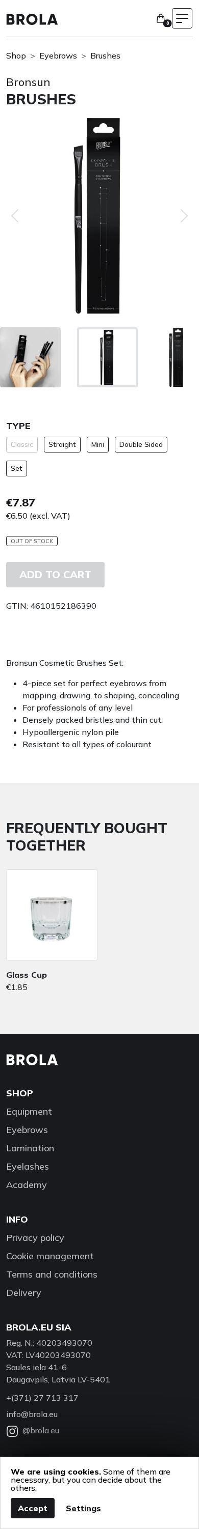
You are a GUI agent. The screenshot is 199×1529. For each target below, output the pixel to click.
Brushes (105, 55)
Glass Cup (26, 975)
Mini (97, 444)
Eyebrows (58, 55)
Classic (22, 444)
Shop (16, 55)
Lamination (30, 1148)
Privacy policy (35, 1237)
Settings (83, 1508)
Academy (26, 1185)
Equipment (29, 1111)
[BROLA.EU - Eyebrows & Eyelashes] (32, 18)
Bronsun (28, 82)
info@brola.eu (32, 1414)
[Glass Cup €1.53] (51, 914)
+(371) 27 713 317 (42, 1398)
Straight (62, 444)
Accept (32, 1508)
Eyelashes (27, 1166)
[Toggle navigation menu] (182, 18)
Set (16, 468)
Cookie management (50, 1256)
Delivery (23, 1292)
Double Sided (141, 444)
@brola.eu (40, 1430)
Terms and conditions (51, 1274)
